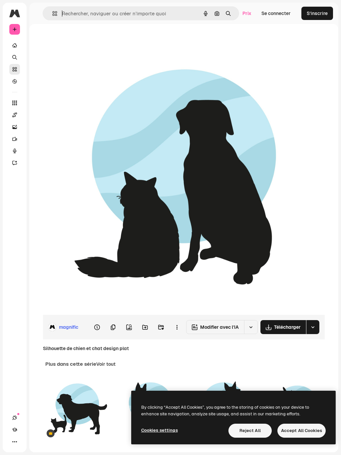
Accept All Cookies (301, 430)
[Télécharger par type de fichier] (312, 327)
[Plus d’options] (176, 327)
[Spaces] (14, 115)
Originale (86, 39)
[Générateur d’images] (14, 127)
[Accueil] (14, 45)
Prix (246, 13)
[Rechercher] (14, 57)
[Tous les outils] (14, 103)
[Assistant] (14, 163)
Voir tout (106, 364)
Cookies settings (159, 430)
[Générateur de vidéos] (14, 139)
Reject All (250, 430)
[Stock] (14, 69)
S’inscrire (317, 13)
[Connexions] (14, 417)
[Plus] (14, 441)
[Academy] (14, 429)
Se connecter (276, 13)
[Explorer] (14, 81)
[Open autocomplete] (52, 13)
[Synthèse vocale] (14, 151)
